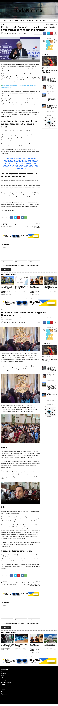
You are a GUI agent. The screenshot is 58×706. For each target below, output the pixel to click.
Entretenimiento (50, 85)
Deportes (43, 67)
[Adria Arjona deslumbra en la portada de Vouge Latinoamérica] (44, 87)
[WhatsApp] (25, 217)
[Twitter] (41, 1)
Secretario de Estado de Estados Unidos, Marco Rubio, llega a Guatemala (31, 226)
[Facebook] (39, 1)
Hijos (48, 93)
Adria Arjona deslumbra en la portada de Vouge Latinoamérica (51, 88)
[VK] (22, 217)
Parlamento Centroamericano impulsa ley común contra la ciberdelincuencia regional (34, 289)
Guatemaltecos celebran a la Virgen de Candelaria (8, 225)
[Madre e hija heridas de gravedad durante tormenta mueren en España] (21, 280)
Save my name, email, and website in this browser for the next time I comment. (21, 265)
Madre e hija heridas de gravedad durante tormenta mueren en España (21, 288)
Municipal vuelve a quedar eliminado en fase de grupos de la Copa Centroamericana (49, 70)
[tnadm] (2, 33)
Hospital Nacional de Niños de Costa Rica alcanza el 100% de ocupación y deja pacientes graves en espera (51, 97)
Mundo (2, 24)
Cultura (48, 104)
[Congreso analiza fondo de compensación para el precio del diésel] (44, 78)
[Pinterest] (51, 33)
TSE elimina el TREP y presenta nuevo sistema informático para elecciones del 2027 (50, 288)
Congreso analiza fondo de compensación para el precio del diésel (51, 80)
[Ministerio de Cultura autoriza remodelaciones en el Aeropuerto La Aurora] (44, 106)
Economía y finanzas (51, 76)
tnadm (6, 33)
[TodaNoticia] (29, 10)
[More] (55, 33)
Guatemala (32, 294)
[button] (55, 20)
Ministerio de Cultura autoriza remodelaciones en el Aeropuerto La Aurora (52, 107)
